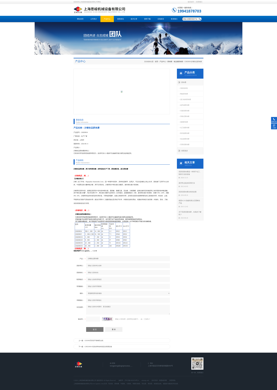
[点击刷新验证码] (107, 319)
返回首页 (191, 2)
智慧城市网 (163, 380)
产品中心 (107, 19)
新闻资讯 (120, 19)
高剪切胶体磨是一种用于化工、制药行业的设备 (190, 173)
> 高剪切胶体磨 (184, 144)
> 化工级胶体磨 (184, 127)
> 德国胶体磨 (183, 122)
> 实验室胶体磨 (184, 111)
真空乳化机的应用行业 (187, 183)
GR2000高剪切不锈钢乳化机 (94, 340)
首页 (156, 61)
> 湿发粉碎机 (183, 88)
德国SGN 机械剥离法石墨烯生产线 (189, 202)
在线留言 (161, 19)
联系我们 (199, 2)
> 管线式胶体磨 (184, 116)
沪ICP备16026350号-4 (132, 380)
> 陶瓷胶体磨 (183, 94)
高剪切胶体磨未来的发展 (187, 192)
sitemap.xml (145, 380)
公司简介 (93, 19)
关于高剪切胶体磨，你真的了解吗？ (190, 213)
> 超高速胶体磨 (184, 105)
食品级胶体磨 (178, 61)
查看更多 (184, 151)
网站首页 (80, 19)
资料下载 (147, 19)
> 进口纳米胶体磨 (185, 99)
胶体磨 (169, 61)
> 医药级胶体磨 (184, 133)
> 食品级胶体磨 (184, 139)
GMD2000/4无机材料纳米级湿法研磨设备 (98, 346)
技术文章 (134, 19)
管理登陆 (172, 380)
